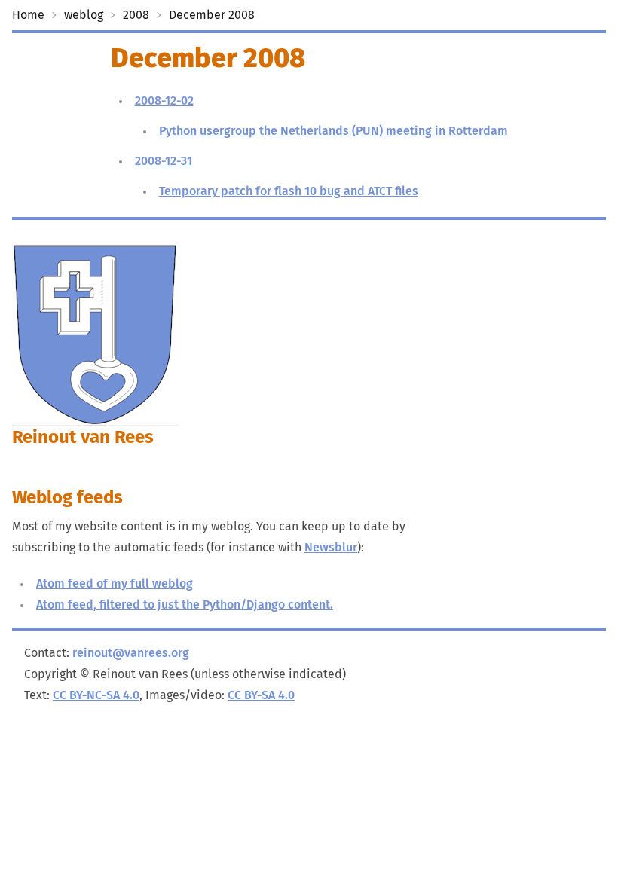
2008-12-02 (164, 101)
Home (28, 15)
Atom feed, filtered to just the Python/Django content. (184, 605)
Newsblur (330, 548)
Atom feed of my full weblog (114, 584)
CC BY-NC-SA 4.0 (96, 695)
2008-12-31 (163, 161)
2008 (136, 15)
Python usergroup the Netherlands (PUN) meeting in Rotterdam (333, 131)
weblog (83, 15)
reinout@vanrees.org (130, 653)
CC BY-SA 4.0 (261, 695)
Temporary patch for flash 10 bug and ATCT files (288, 191)
